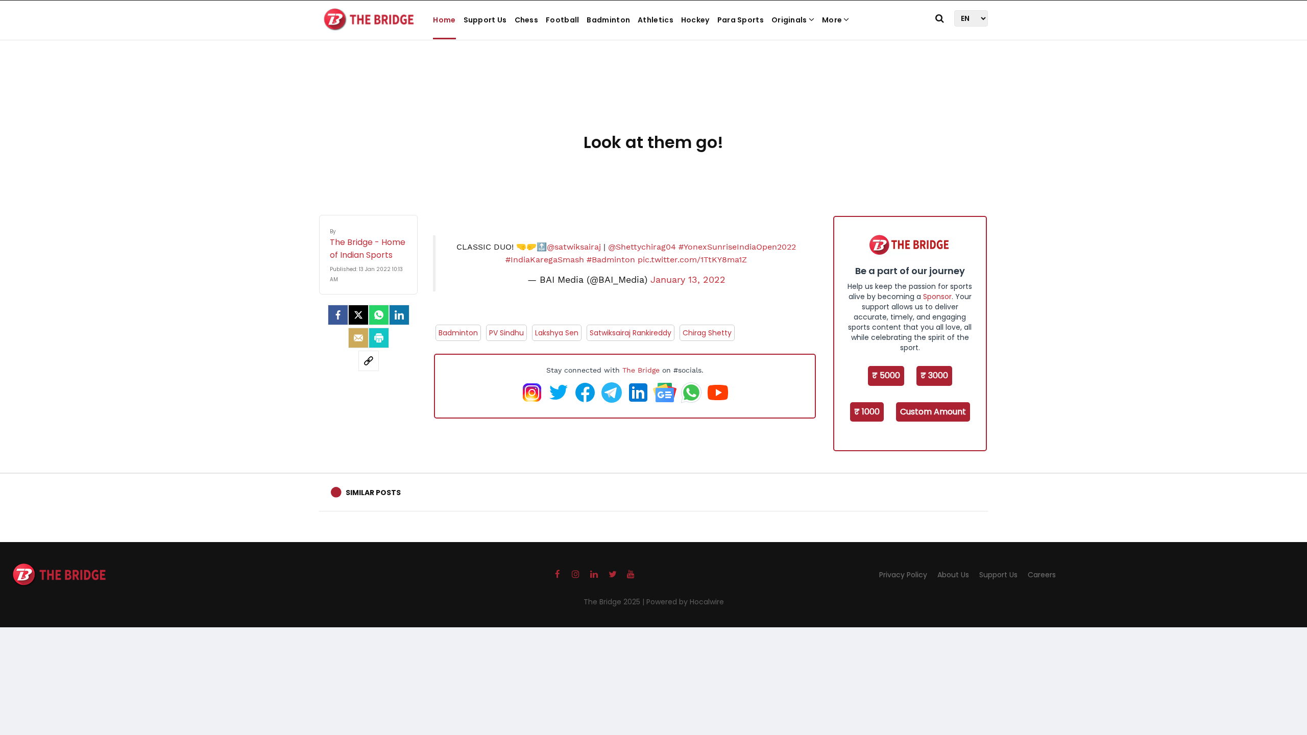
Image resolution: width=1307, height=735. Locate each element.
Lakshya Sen (556, 333)
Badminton (608, 20)
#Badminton (611, 259)
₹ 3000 (934, 375)
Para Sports (740, 20)
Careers (1042, 575)
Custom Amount (933, 412)
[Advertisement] (653, 96)
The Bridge (641, 370)
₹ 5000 (886, 375)
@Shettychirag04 (642, 247)
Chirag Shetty (707, 333)
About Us (953, 575)
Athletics (655, 20)
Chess (527, 20)
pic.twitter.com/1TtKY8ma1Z (692, 259)
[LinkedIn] (399, 315)
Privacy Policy (903, 575)
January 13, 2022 (687, 280)
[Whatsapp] (379, 315)
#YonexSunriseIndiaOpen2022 (737, 247)
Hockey (695, 20)
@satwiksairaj (574, 247)
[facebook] (338, 315)
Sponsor (937, 296)
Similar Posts (373, 492)
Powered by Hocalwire (685, 602)
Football (562, 20)
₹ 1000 (867, 412)
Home (444, 20)
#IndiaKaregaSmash (544, 259)
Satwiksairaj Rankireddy (630, 333)
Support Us (485, 20)
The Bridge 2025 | (615, 602)
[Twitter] (358, 315)
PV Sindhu (506, 333)
